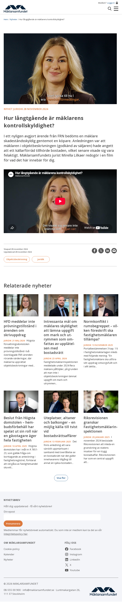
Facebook (75, 549)
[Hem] (16, 8)
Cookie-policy (12, 549)
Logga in (111, 2)
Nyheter (13, 19)
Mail (114, 250)
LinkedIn (107, 250)
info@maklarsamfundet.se (38, 590)
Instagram (76, 554)
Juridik (40, 259)
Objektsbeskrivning (16, 259)
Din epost (9, 511)
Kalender (9, 554)
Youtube (75, 570)
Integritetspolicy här (16, 534)
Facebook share (94, 250)
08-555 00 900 (12, 590)
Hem (6, 19)
